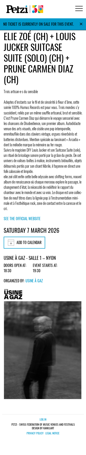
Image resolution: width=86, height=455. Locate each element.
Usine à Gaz (34, 280)
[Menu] (78, 9)
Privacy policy (35, 433)
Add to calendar (29, 242)
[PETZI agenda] (24, 9)
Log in (43, 419)
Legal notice (52, 433)
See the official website (22, 218)
